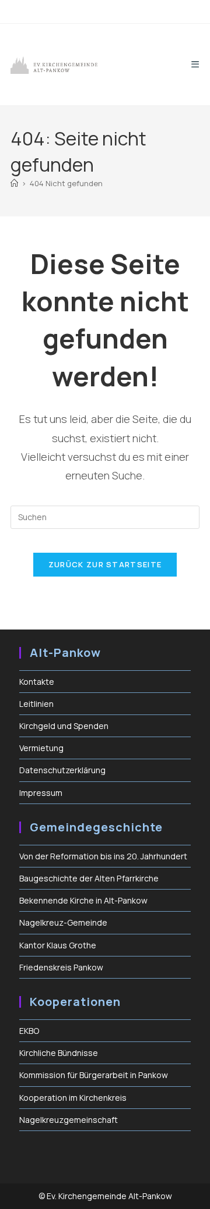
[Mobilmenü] (195, 64)
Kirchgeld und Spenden (63, 725)
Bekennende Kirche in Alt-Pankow (83, 900)
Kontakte (36, 681)
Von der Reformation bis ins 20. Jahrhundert (103, 856)
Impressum (40, 792)
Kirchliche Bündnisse (58, 1052)
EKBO (29, 1030)
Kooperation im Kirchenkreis (73, 1097)
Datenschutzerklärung (62, 770)
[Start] (14, 183)
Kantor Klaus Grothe (57, 945)
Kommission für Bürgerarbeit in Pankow (93, 1074)
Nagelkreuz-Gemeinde (63, 922)
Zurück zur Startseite (105, 564)
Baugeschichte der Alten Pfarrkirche (89, 878)
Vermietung (41, 747)
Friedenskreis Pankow (61, 967)
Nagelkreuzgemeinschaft (68, 1119)
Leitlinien (36, 703)
